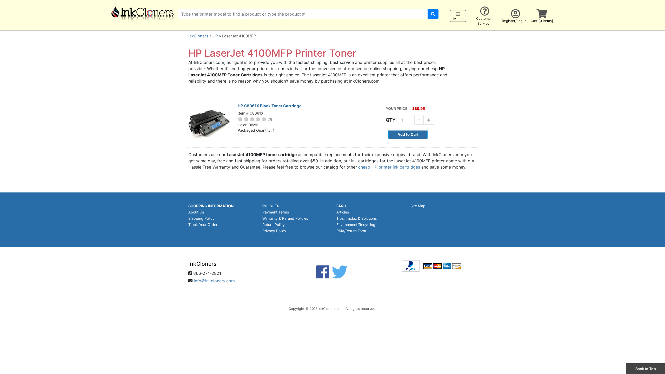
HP (215, 36)
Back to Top (645, 368)
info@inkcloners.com (214, 280)
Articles (342, 212)
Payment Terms (275, 212)
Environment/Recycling (355, 224)
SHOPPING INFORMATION (211, 206)
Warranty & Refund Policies (285, 218)
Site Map (417, 206)
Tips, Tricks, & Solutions (356, 218)
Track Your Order (202, 224)
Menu (458, 18)
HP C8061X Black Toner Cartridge (270, 105)
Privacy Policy (274, 231)
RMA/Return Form (351, 231)
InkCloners (198, 36)
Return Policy (273, 224)
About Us (196, 212)
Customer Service (484, 20)
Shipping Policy (201, 218)
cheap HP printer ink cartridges (389, 167)
